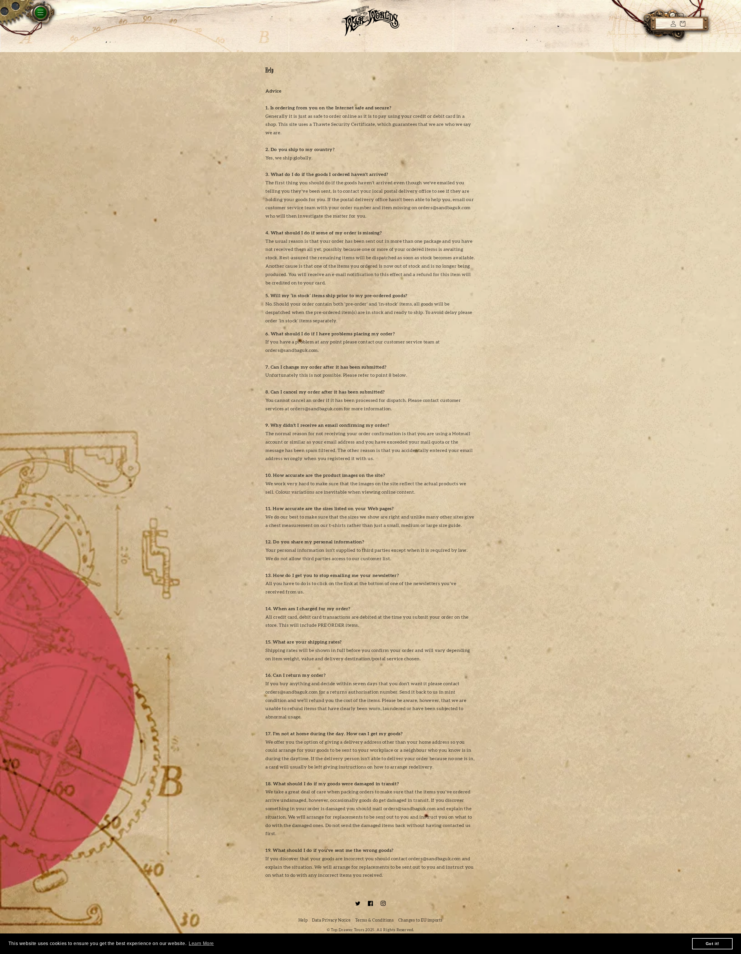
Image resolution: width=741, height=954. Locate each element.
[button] (29, 18)
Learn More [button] (201, 943)
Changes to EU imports (420, 920)
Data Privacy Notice (331, 920)
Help (303, 920)
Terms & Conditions (374, 920)
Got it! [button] (712, 943)
